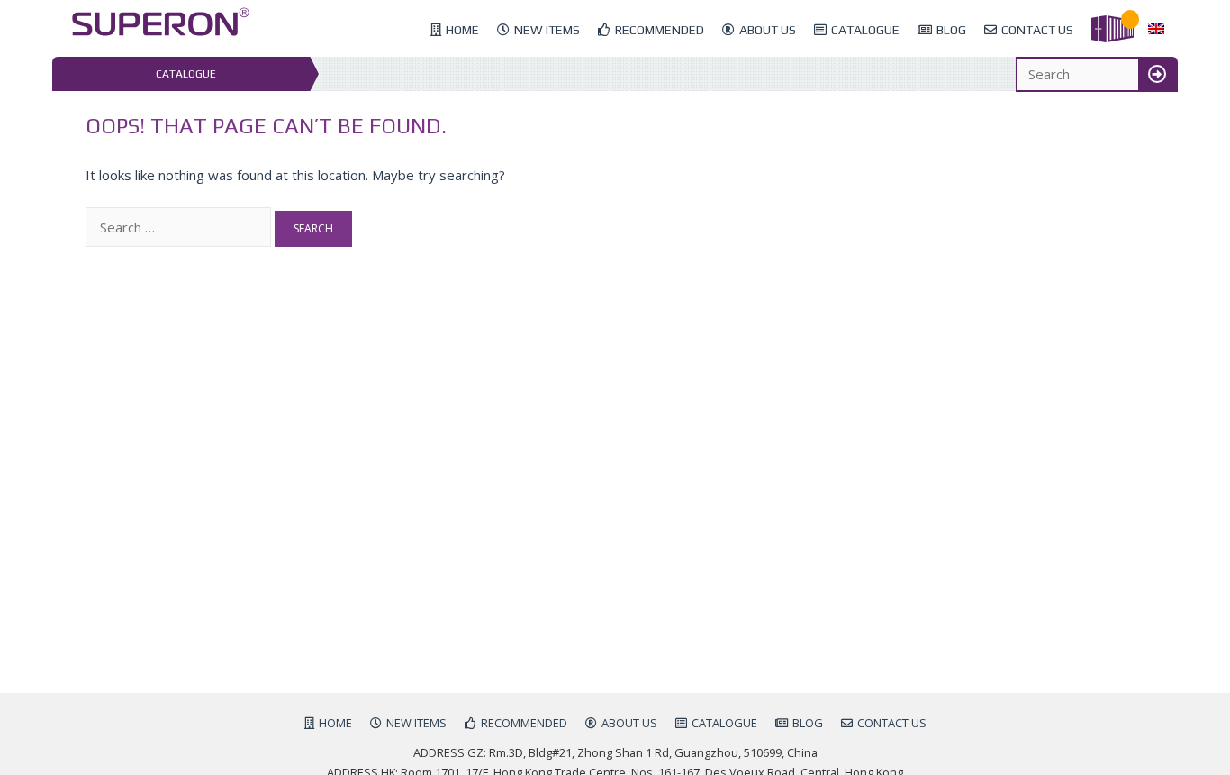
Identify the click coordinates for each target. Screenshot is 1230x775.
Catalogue (865, 30)
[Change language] (1156, 30)
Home (462, 30)
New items (547, 30)
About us (767, 30)
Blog (951, 30)
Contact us (1037, 30)
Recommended (659, 30)
